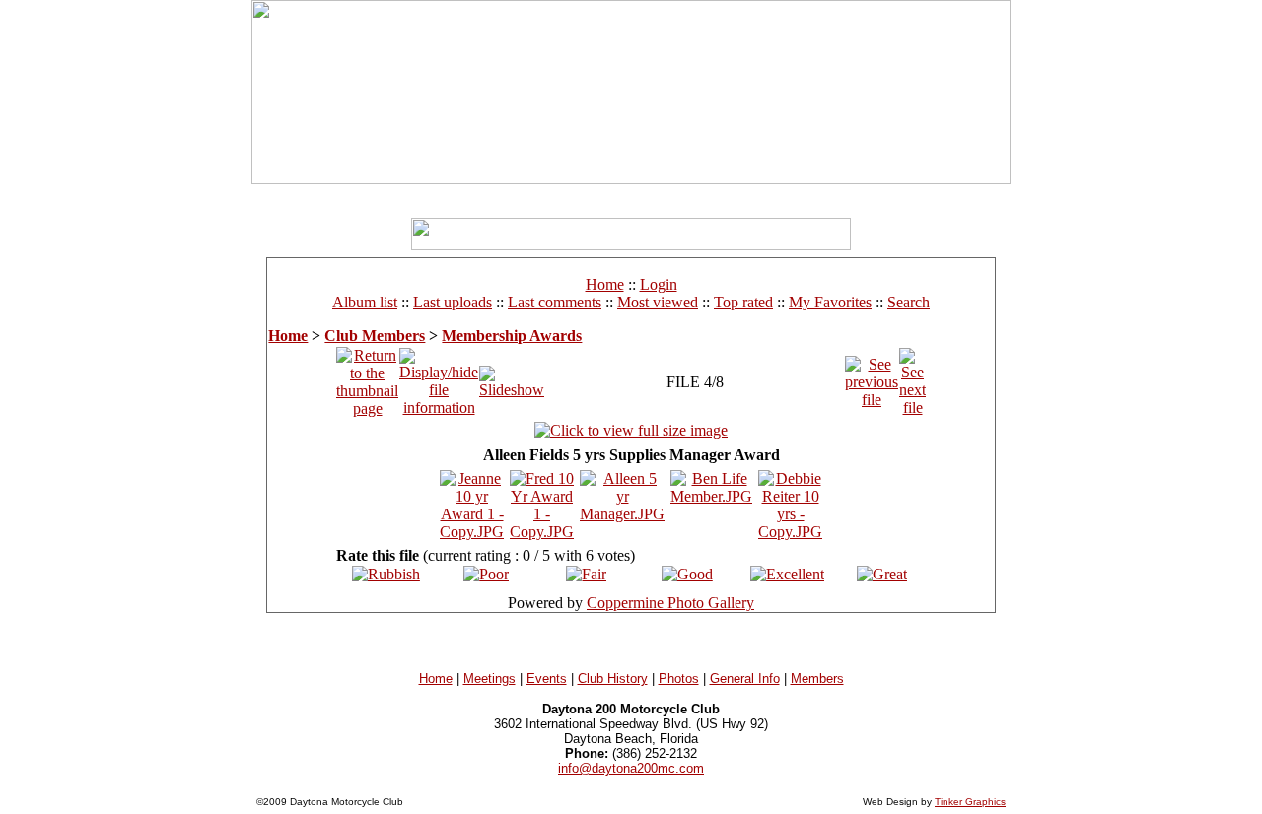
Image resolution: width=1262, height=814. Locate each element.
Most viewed (657, 302)
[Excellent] (787, 574)
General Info (745, 678)
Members (817, 678)
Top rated (743, 302)
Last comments (554, 302)
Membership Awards (512, 335)
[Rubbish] (386, 574)
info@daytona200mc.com (631, 768)
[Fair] (586, 574)
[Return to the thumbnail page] (367, 377)
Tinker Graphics (970, 801)
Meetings (489, 678)
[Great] (882, 574)
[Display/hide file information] (438, 377)
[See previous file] (871, 377)
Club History (613, 678)
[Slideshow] (511, 377)
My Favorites (830, 302)
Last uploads (452, 302)
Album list (364, 302)
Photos (679, 678)
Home (605, 284)
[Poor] (486, 574)
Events (546, 678)
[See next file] (912, 377)
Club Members (374, 335)
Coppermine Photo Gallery (670, 602)
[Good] (687, 574)
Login (658, 284)
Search (908, 302)
